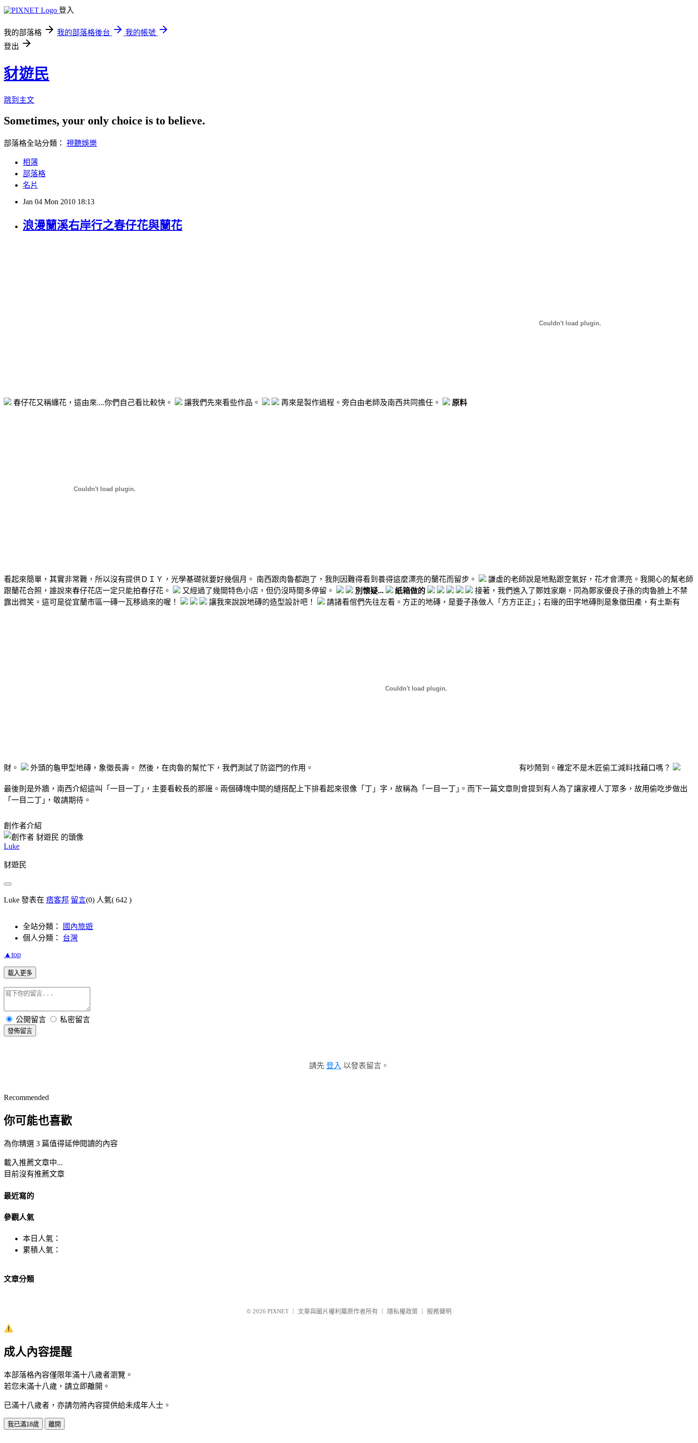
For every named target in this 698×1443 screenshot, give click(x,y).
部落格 (34, 174)
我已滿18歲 (23, 1424)
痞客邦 (57, 900)
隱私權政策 (402, 1311)
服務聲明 (439, 1311)
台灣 (70, 938)
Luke (11, 846)
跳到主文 (19, 100)
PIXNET (278, 1311)
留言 (78, 900)
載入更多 (20, 973)
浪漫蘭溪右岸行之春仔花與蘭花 (102, 225)
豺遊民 (26, 73)
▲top (12, 954)
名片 (30, 185)
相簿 (30, 162)
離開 (54, 1424)
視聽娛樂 (81, 143)
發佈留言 (20, 1031)
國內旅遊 (78, 926)
